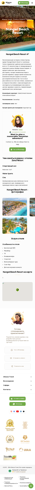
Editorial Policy (8, 486)
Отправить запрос (19, 358)
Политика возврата (25, 482)
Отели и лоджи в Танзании (22, 19)
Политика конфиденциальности (10, 483)
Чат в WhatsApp (19, 350)
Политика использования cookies (24, 478)
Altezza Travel (7, 19)
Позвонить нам (19, 366)
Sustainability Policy (25, 486)
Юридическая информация (8, 478)
